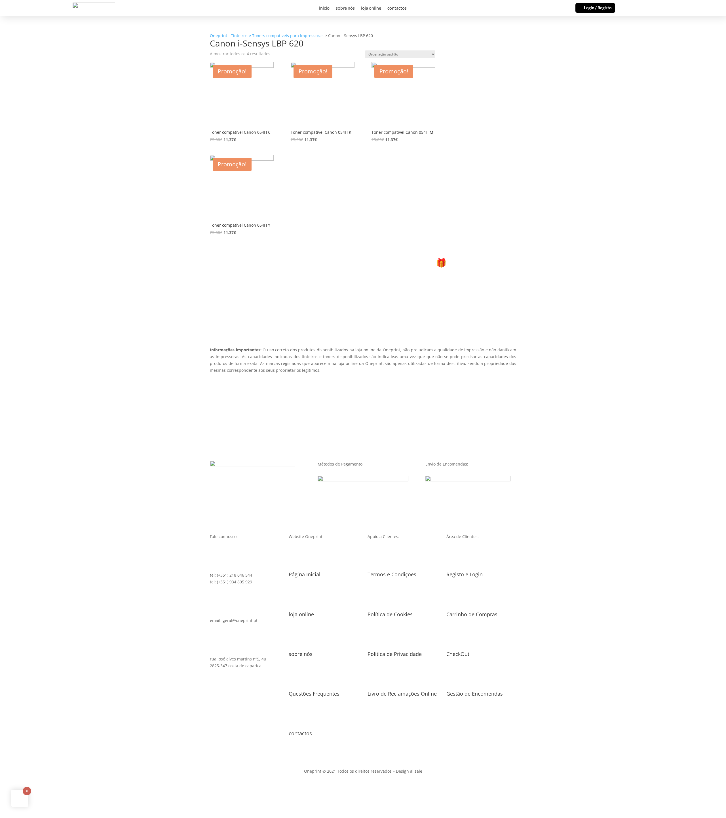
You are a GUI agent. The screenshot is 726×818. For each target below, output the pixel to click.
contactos (397, 8)
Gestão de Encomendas (474, 693)
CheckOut (457, 654)
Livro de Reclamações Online (402, 693)
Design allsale (409, 771)
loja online (371, 8)
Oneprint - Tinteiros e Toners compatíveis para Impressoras (267, 35)
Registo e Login (464, 574)
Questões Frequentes (314, 693)
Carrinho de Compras (471, 614)
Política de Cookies (390, 614)
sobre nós (345, 8)
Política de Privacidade (395, 654)
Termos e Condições (392, 574)
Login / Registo (598, 7)
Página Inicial (304, 574)
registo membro (363, 296)
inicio (324, 8)
